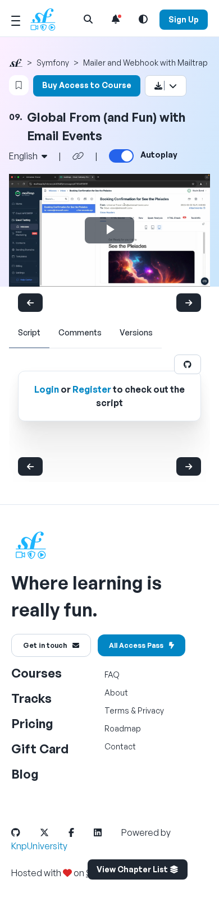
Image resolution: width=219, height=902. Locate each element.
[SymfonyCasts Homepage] (47, 19)
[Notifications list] (115, 19)
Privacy (151, 710)
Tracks (31, 698)
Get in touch (45, 645)
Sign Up (183, 19)
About (116, 692)
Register (91, 389)
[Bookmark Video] (19, 85)
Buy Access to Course (86, 85)
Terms (116, 710)
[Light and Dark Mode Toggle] (143, 19)
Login (46, 389)
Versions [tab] (136, 332)
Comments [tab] (80, 332)
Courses (36, 672)
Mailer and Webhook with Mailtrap (145, 62)
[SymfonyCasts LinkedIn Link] (107, 832)
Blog (25, 773)
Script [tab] (29, 332)
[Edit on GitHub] (187, 364)
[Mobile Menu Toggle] (15, 19)
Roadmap (122, 728)
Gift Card (40, 748)
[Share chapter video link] (78, 156)
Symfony (52, 62)
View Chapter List (133, 869)
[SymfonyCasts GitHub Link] (24, 832)
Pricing (32, 723)
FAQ (112, 674)
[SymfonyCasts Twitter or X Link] (53, 832)
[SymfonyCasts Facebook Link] (80, 832)
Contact (120, 746)
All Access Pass (136, 645)
